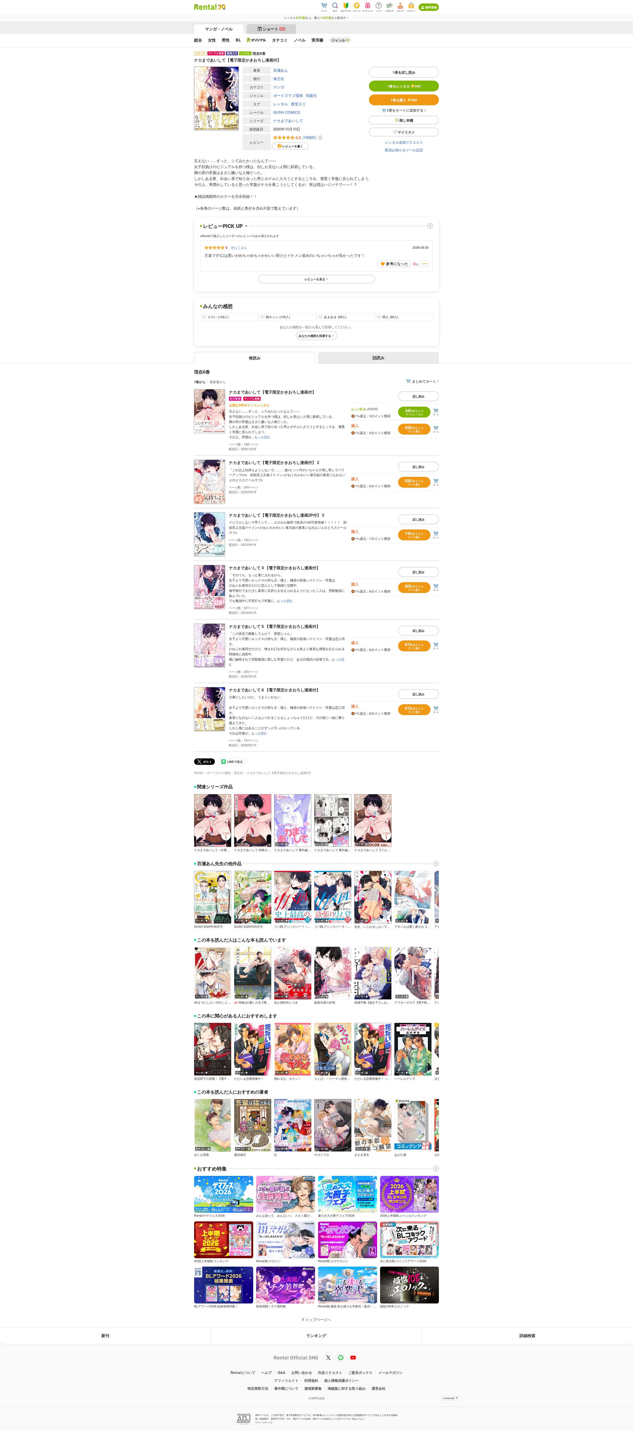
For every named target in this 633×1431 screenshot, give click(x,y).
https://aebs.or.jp (263, 1422)
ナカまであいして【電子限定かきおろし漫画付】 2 (274, 462)
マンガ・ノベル (219, 29)
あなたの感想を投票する (314, 335)
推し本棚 (406, 120)
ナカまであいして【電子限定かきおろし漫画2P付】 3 (276, 515)
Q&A (281, 1372)
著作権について (286, 1388)
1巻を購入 (404, 99)
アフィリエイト (286, 1380)
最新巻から (218, 381)
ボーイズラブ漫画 (288, 95)
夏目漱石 (240, 1155)
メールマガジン (390, 1372)
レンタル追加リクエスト (404, 142)
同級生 (311, 95)
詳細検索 (527, 1335)
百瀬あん (280, 70)
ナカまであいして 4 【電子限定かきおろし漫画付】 (274, 568)
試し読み (419, 396)
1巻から (199, 381)
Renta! (198, 773)
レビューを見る (314, 279)
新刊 (105, 1335)
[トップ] (205, 7)
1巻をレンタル (404, 86)
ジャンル (338, 40)
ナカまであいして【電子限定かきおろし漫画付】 (272, 392)
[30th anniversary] (221, 7)
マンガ (278, 86)
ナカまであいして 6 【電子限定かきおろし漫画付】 (274, 690)
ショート (274, 29)
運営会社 (378, 1388)
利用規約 (311, 1380)
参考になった (397, 263)
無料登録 (431, 7)
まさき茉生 (361, 1155)
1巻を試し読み (404, 72)
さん (238, 247)
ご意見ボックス (360, 1372)
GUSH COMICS (286, 112)
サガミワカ (321, 1155)
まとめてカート (424, 381)
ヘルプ (266, 1372)
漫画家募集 (313, 1388)
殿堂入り (298, 103)
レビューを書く (292, 146)
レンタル (280, 103)
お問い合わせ (301, 1372)
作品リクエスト (330, 1372)
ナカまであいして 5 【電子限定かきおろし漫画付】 (274, 626)
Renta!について (242, 1372)
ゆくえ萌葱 (201, 1155)
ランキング (316, 1335)
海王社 (278, 78)
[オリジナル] (256, 40)
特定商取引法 (258, 1388)
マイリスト (406, 132)
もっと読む (262, 437)
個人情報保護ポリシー (341, 1380)
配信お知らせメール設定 (404, 149)
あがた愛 (400, 1155)
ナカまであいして (288, 120)
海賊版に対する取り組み (347, 1388)
